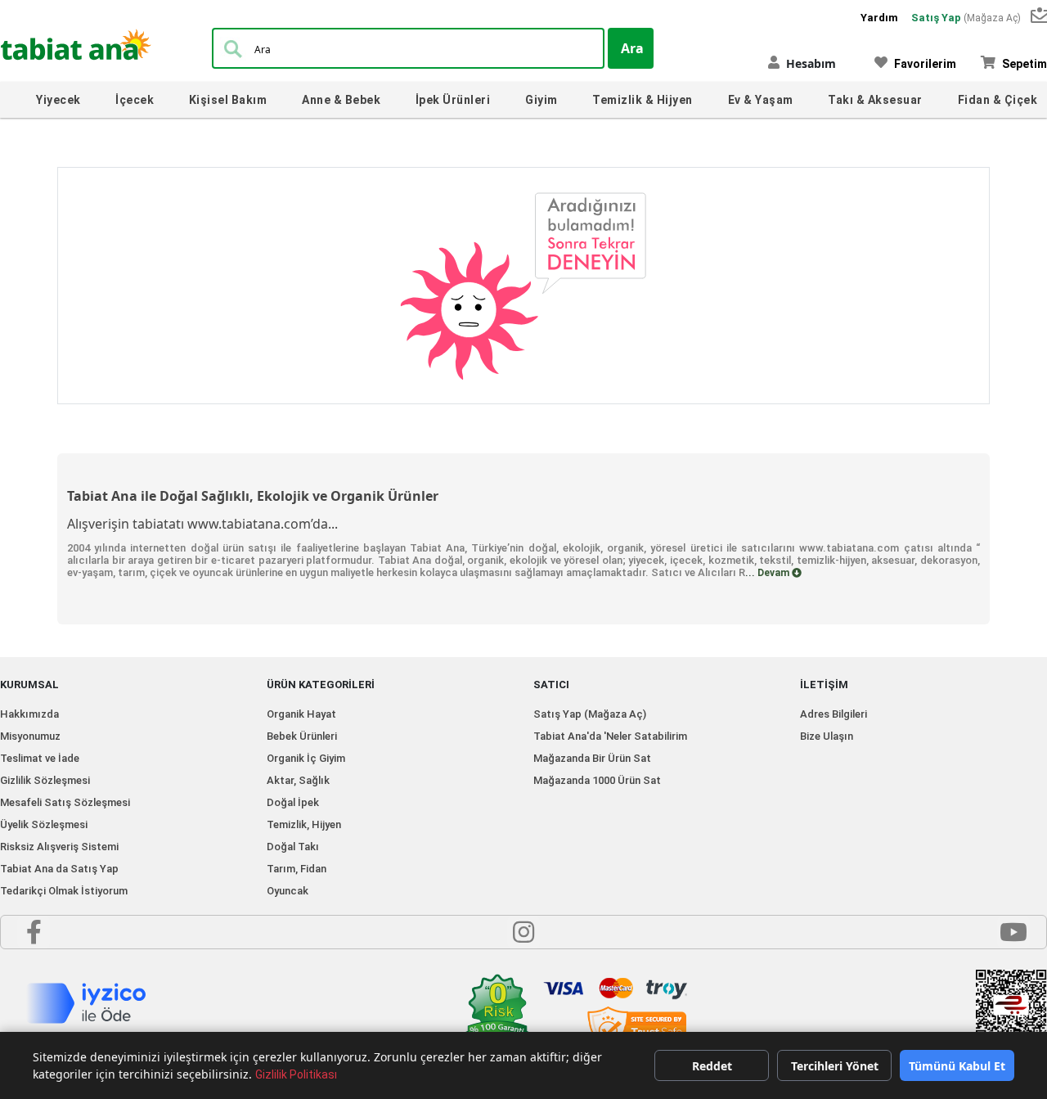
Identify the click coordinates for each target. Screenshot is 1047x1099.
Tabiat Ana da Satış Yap (59, 869)
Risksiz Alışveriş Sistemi (59, 846)
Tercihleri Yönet (834, 1066)
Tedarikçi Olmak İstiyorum (64, 891)
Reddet (712, 1066)
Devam (774, 573)
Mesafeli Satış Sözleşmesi (65, 802)
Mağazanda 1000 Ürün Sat (597, 780)
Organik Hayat (301, 714)
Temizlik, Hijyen (304, 824)
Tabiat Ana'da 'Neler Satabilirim (610, 736)
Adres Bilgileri (833, 714)
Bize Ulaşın (826, 736)
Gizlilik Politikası (296, 1074)
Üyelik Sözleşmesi (44, 824)
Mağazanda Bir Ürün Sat (592, 758)
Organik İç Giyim (306, 758)
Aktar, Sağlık (298, 780)
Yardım (879, 17)
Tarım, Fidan (296, 869)
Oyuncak (287, 891)
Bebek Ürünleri (302, 736)
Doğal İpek (293, 802)
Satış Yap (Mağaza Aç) (589, 714)
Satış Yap (966, 17)
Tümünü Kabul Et (957, 1066)
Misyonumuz (30, 736)
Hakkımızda (29, 714)
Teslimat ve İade (39, 758)
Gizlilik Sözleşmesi (45, 780)
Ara (632, 48)
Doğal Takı (293, 846)
